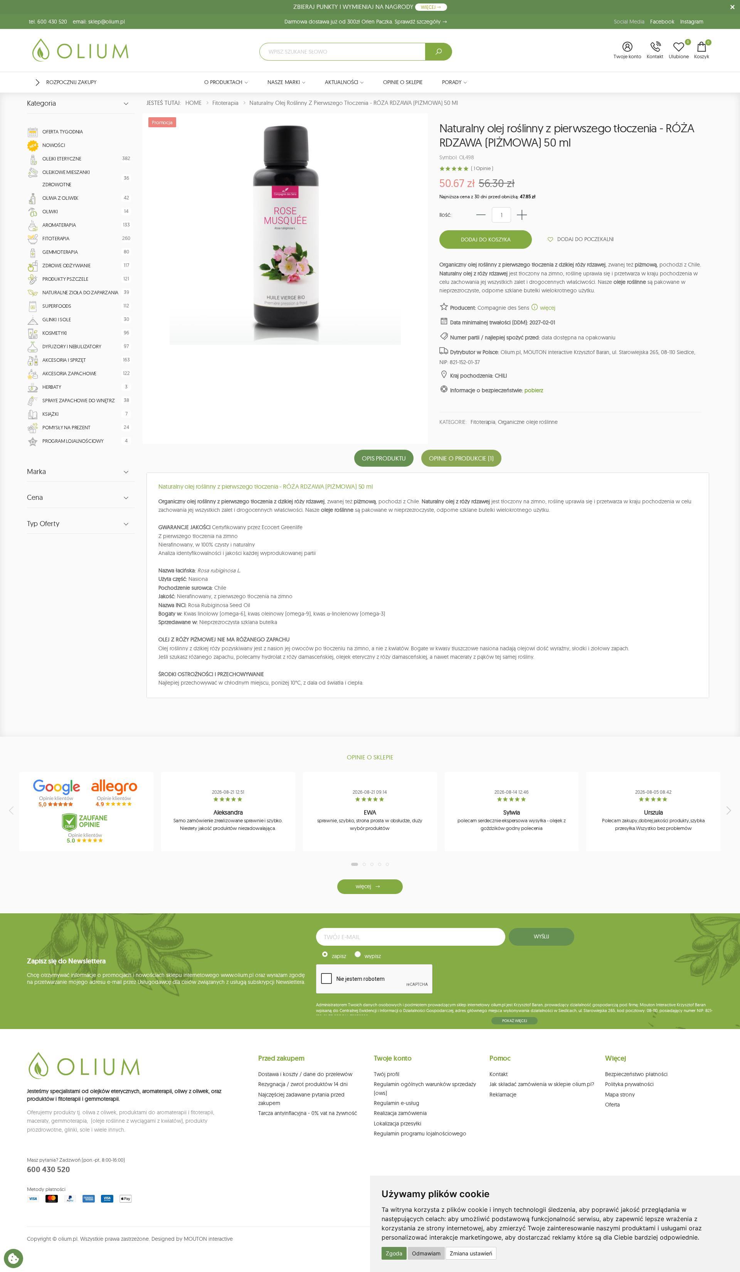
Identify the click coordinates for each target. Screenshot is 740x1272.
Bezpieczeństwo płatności (636, 1074)
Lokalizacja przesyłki (397, 1123)
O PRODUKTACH (223, 82)
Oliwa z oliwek (60, 198)
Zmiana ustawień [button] (471, 1253)
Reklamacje (502, 1094)
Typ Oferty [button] (43, 524)
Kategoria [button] (41, 103)
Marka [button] (36, 471)
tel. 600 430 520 (48, 21)
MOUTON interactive (208, 1238)
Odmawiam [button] (426, 1253)
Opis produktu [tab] (384, 458)
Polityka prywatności (629, 1084)
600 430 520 (48, 1169)
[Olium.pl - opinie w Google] (57, 793)
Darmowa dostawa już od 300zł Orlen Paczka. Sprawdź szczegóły (363, 21)
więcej (546, 307)
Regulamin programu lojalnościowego (420, 1133)
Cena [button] (35, 497)
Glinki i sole (56, 319)
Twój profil (386, 1074)
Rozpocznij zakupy (71, 82)
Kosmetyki (54, 333)
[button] (627, 51)
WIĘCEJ (429, 7)
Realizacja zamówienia (400, 1113)
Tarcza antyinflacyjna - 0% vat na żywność (307, 1113)
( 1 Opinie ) (482, 168)
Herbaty (51, 387)
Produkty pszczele (65, 279)
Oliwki (50, 211)
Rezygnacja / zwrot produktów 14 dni (303, 1084)
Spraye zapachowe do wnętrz (78, 400)
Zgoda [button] (394, 1253)
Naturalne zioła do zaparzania (80, 292)
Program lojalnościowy (73, 441)
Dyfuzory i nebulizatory (71, 346)
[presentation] (12, 810)
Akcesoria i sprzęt (64, 360)
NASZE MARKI (283, 82)
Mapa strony (620, 1094)
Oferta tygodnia (62, 131)
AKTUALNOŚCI (341, 82)
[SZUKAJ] (438, 52)
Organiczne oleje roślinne (528, 421)
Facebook (662, 21)
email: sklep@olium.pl (99, 21)
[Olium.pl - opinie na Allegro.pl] (115, 793)
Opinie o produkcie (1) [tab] (461, 458)
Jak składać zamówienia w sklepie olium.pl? (541, 1084)
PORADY (451, 82)
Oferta (612, 1104)
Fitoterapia (55, 238)
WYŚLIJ (541, 936)
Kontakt (498, 1074)
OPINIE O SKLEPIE (403, 82)
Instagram (691, 21)
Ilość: (445, 214)
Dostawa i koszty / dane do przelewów (305, 1074)
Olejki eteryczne (61, 158)
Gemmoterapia (60, 252)
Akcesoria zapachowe (69, 373)
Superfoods (56, 306)
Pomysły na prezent (66, 427)
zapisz (339, 956)
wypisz (373, 956)
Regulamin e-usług (396, 1103)
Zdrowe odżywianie (66, 265)
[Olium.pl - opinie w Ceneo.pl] (86, 828)
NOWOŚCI (53, 145)
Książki (50, 414)
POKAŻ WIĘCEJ (514, 1020)
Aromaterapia (59, 225)
